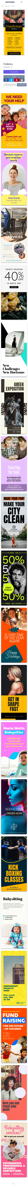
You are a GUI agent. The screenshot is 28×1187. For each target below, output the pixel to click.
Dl (11, 67)
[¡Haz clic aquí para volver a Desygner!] (10, 3)
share (14, 77)
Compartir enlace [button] (22, 84)
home (2, 6)
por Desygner (6, 67)
